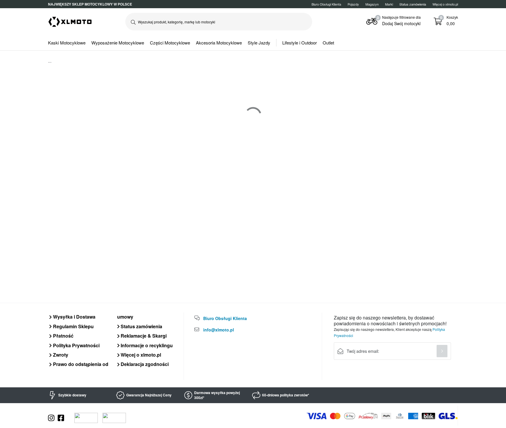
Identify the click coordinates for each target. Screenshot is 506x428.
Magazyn (372, 4)
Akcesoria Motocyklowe (219, 42)
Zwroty (60, 354)
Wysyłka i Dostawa (73, 316)
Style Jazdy (259, 42)
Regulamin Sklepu (73, 326)
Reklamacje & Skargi (143, 335)
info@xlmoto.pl (218, 330)
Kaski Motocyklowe (67, 42)
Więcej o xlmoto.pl (445, 4)
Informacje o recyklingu (146, 345)
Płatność (62, 335)
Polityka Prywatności (76, 345)
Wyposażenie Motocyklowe (117, 42)
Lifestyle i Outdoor (299, 42)
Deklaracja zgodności (144, 364)
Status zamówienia (140, 326)
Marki (389, 4)
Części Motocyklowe (170, 42)
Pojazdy (353, 4)
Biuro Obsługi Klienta (326, 4)
